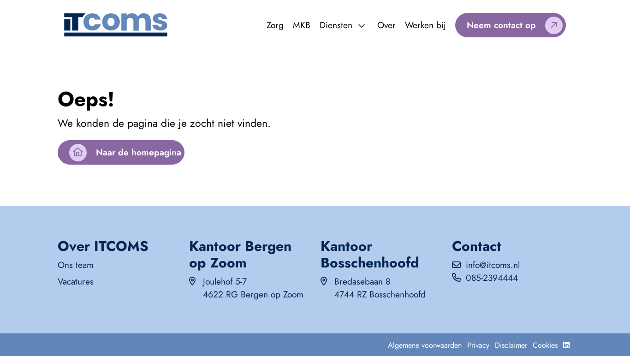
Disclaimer (511, 345)
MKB (301, 24)
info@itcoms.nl (493, 264)
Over (386, 24)
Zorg (275, 24)
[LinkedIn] (566, 345)
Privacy (478, 345)
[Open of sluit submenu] (361, 25)
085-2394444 (492, 277)
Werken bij (425, 24)
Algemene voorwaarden (425, 345)
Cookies (545, 345)
